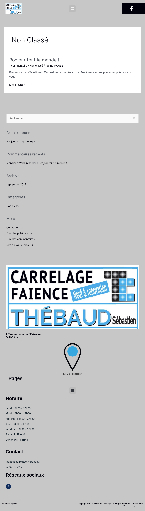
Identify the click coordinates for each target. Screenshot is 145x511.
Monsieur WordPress (18, 163)
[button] (72, 8)
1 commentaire (18, 65)
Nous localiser (72, 373)
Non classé (36, 65)
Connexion (12, 227)
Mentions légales (10, 503)
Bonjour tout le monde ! (34, 60)
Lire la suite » (17, 84)
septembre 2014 (16, 184)
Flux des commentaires (20, 239)
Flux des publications (19, 233)
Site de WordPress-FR (19, 244)
